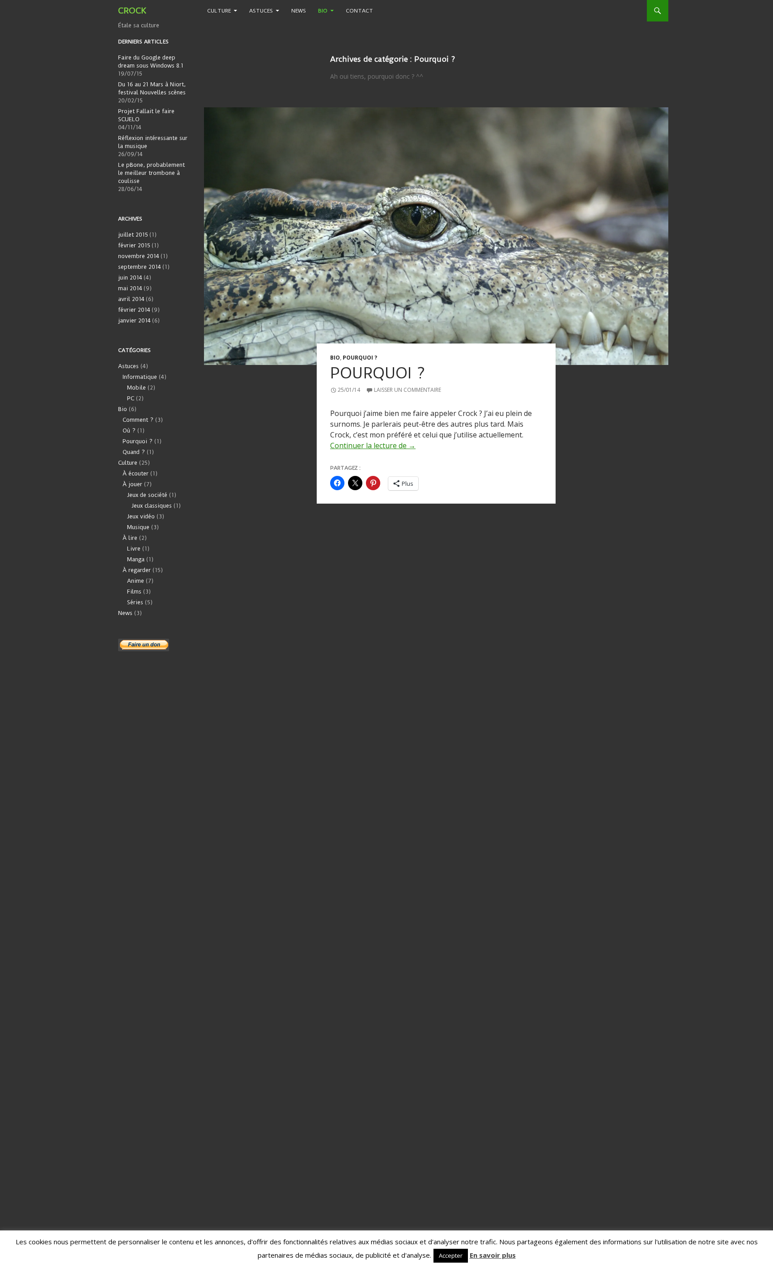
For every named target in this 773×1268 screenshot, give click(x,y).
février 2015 (134, 245)
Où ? (129, 430)
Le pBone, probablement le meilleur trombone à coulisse (151, 172)
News (298, 11)
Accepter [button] (451, 1255)
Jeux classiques (152, 505)
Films (134, 591)
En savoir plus (493, 1255)
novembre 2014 (138, 256)
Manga (135, 559)
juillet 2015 (133, 234)
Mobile (136, 387)
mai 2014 (130, 288)
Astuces (261, 11)
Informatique (140, 376)
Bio (322, 11)
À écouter (136, 473)
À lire (130, 537)
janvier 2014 (134, 320)
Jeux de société (147, 495)
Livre (133, 548)
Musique (138, 527)
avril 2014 (131, 299)
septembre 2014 (139, 266)
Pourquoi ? (360, 357)
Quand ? (134, 452)
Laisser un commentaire (407, 390)
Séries (135, 602)
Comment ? (138, 419)
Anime (135, 580)
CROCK (132, 10)
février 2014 (134, 309)
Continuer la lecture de (373, 445)
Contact (359, 11)
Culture (219, 11)
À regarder (137, 570)
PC (130, 398)
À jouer (132, 484)
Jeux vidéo (141, 516)
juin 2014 (130, 277)
